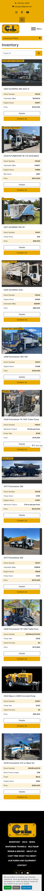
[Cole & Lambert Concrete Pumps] (22, 830)
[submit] (39, 53)
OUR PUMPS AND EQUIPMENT (22, 860)
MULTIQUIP (33, 846)
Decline (16, 887)
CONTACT (22, 865)
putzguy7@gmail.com (23, 6)
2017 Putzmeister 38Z (13, 486)
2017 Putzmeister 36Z (13, 558)
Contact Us (22, 119)
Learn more (26, 887)
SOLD (24, 842)
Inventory (14, 842)
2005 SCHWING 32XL (13, 290)
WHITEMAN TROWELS (15, 846)
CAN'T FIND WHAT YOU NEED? (22, 856)
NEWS (32, 842)
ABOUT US (31, 851)
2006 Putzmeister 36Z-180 (16, 357)
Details (22, 113)
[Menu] (33, 28)
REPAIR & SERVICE (16, 851)
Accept (7, 887)
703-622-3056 (23, 3)
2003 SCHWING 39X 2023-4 (16, 89)
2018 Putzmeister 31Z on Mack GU (19, 763)
